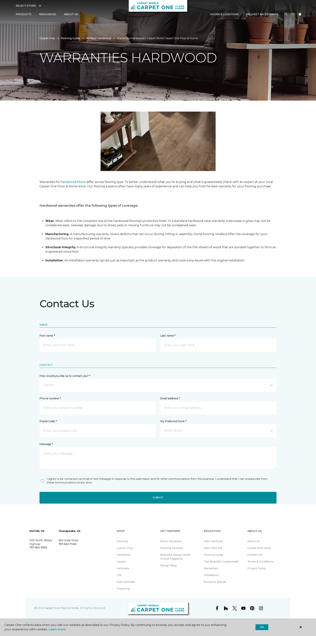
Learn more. (57, 629)
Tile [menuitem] (119, 575)
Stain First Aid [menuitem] (213, 548)
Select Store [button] (26, 5)
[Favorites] (292, 14)
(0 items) (300, 14)
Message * (46, 444)
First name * (47, 335)
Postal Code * (48, 421)
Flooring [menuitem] (122, 541)
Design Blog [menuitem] (168, 565)
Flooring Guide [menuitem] (213, 554)
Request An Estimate (262, 14)
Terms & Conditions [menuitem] (260, 561)
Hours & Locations (224, 14)
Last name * (167, 335)
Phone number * (50, 398)
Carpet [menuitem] (121, 561)
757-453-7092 (38, 547)
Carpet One (47, 38)
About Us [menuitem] (253, 541)
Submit (158, 497)
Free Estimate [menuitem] (126, 582)
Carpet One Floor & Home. (61, 608)
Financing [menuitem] (123, 588)
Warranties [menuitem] (211, 568)
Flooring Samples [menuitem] (171, 548)
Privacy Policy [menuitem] (256, 568)
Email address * (170, 398)
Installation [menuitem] (211, 575)
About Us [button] (71, 14)
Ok (262, 627)
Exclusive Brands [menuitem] (215, 582)
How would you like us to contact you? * (65, 376)
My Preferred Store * (173, 421)
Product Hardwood (98, 38)
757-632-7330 (67, 544)
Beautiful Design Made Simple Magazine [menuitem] (175, 556)
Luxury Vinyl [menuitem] (125, 548)
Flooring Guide (70, 38)
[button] (286, 14)
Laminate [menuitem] (123, 568)
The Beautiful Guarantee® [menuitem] (221, 561)
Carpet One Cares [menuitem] (259, 548)
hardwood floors (73, 182)
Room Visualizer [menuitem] (171, 541)
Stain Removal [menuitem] (213, 541)
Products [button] (23, 14)
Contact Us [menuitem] (254, 554)
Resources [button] (47, 14)
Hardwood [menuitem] (123, 554)
